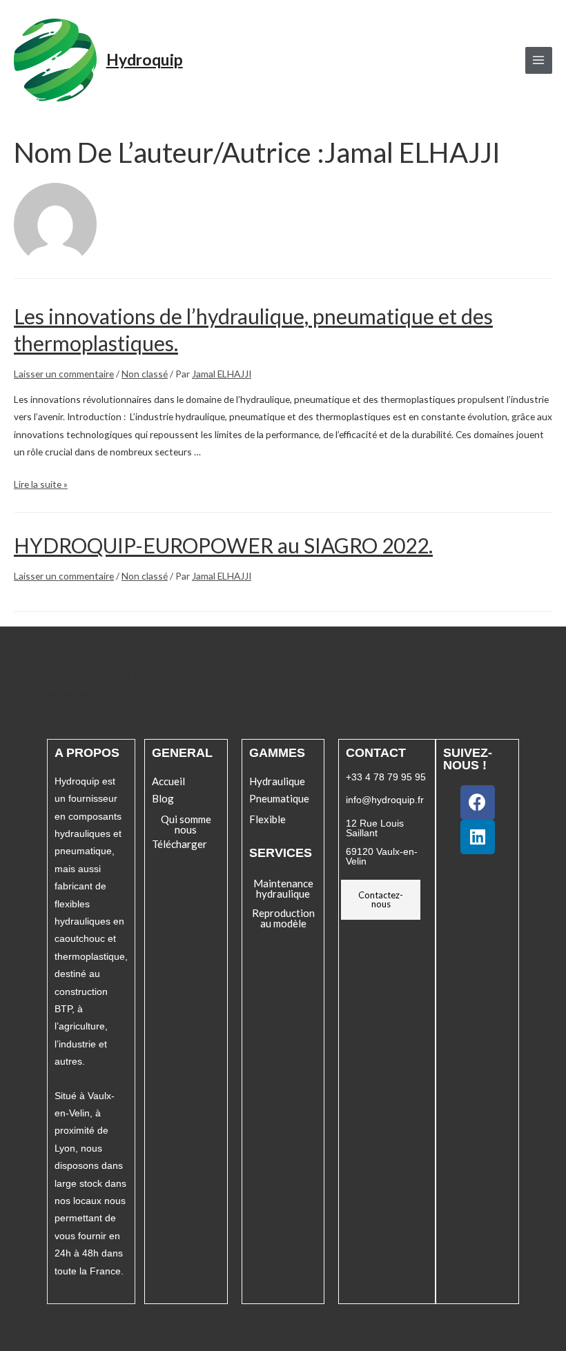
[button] (168, 781)
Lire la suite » (41, 484)
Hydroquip (144, 59)
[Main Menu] (538, 60)
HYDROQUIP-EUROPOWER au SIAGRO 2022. (223, 545)
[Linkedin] (477, 837)
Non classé (144, 373)
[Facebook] (477, 802)
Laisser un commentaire (64, 373)
